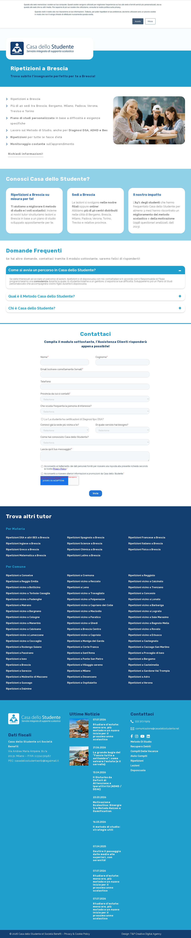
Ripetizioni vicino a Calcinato (145, 581)
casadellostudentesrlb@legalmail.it (37, 760)
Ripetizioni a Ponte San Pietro (85, 658)
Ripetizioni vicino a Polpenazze (86, 599)
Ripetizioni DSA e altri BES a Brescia (27, 537)
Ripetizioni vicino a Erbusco (145, 635)
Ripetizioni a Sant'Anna (81, 653)
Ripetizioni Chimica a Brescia (84, 549)
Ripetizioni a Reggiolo (141, 575)
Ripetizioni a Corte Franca (83, 647)
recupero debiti (141, 746)
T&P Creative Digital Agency (145, 933)
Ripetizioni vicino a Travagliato (85, 593)
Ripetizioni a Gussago (19, 682)
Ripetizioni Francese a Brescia (146, 537)
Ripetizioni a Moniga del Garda (85, 641)
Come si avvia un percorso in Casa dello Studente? (52, 270)
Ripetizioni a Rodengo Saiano (24, 647)
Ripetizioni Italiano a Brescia (145, 543)
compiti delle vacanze (144, 751)
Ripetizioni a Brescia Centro (84, 629)
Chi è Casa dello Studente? (31, 308)
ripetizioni (137, 760)
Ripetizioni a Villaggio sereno (85, 664)
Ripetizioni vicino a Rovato (144, 629)
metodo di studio (141, 741)
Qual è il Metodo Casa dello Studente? (41, 296)
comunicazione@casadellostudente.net (157, 728)
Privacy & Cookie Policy (77, 933)
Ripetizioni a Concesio (141, 593)
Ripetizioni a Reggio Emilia (22, 581)
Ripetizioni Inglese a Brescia (23, 543)
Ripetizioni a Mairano (18, 605)
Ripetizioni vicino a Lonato (144, 599)
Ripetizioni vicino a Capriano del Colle (90, 605)
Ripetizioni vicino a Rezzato (84, 581)
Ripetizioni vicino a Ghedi (82, 623)
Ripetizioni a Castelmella (143, 664)
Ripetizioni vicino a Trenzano (145, 587)
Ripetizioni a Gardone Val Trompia (149, 670)
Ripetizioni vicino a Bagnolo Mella (148, 623)
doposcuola (138, 770)
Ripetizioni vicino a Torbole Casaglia (28, 593)
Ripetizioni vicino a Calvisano (23, 629)
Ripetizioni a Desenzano (82, 676)
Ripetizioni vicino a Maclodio (84, 611)
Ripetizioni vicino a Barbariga (146, 605)
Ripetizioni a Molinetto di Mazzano (26, 676)
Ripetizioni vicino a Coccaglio (24, 641)
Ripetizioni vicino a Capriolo (84, 635)
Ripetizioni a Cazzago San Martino (148, 647)
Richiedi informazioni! (25, 153)
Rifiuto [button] (150, 21)
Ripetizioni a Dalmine (19, 688)
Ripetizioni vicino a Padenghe (24, 599)
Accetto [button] (138, 21)
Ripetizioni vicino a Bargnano (23, 611)
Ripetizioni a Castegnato (143, 641)
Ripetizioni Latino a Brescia (83, 555)
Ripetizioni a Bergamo (141, 658)
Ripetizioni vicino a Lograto (145, 611)
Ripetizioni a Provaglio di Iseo (146, 653)
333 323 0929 (142, 721)
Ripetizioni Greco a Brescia (22, 549)
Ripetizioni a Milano (79, 670)
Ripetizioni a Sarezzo (18, 670)
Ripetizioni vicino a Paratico (84, 617)
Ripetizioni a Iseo (16, 658)
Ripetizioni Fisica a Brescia (144, 549)
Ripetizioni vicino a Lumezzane (25, 635)
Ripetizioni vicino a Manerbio (23, 623)
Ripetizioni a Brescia (18, 664)
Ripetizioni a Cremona (80, 575)
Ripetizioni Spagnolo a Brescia (85, 537)
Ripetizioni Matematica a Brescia (26, 555)
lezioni (135, 765)
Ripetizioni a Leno (78, 587)
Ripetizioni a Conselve (19, 575)
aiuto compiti (139, 756)
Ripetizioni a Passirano (19, 653)
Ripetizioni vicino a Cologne (23, 617)
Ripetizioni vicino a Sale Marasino (148, 617)
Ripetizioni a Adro (139, 676)
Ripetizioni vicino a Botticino (23, 587)
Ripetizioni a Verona (140, 682)
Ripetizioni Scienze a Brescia (84, 543)
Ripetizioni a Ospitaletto (82, 682)
